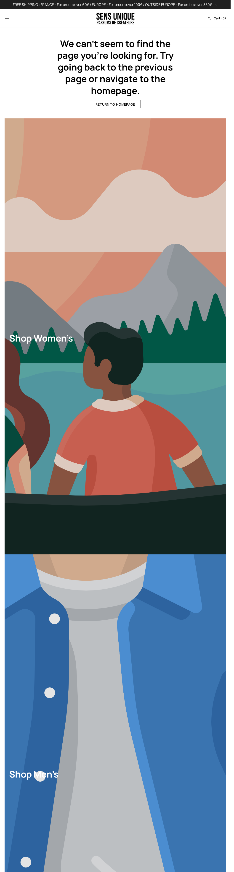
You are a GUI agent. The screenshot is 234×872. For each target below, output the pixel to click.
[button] (7, 18)
